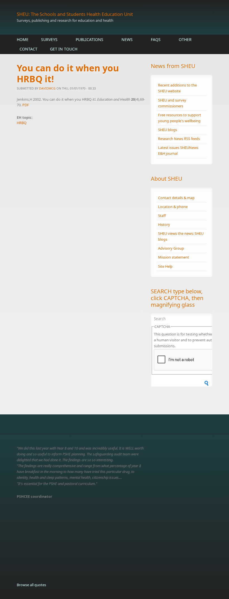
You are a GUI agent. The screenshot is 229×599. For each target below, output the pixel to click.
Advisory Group (171, 248)
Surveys (49, 39)
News (127, 39)
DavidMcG (47, 88)
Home (22, 39)
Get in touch (63, 49)
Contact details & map (176, 197)
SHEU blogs (167, 129)
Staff (162, 215)
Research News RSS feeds (179, 138)
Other (185, 39)
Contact (28, 49)
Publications (89, 39)
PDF (25, 104)
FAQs (156, 39)
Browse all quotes (31, 584)
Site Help (165, 266)
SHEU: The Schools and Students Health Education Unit (75, 14)
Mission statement (173, 257)
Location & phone (173, 206)
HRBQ (22, 122)
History (164, 224)
